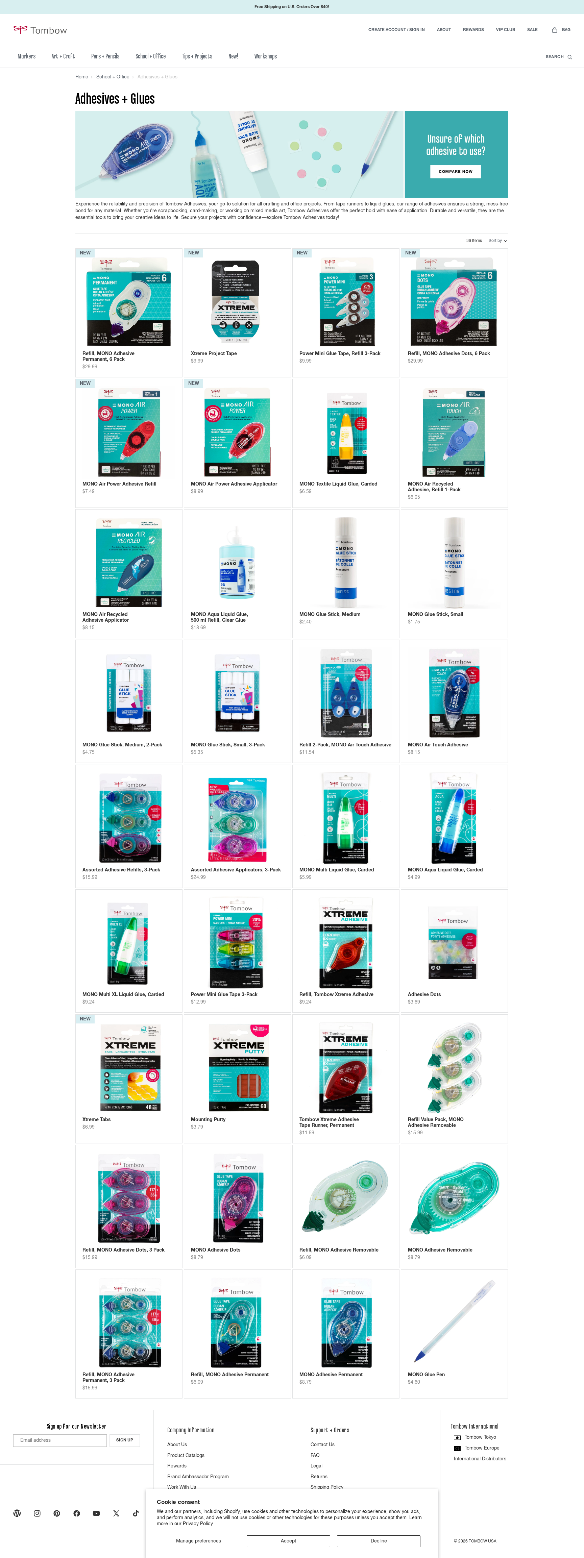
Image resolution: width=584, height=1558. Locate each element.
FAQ (315, 1455)
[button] (498, 240)
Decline (379, 1541)
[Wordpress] (17, 1513)
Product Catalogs (185, 1455)
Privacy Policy (198, 1524)
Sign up (124, 1440)
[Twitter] (116, 1513)
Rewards (177, 1466)
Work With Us (181, 1487)
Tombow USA (482, 1541)
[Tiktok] (136, 1513)
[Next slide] (165, 301)
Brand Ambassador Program (198, 1477)
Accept (288, 1541)
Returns (319, 1477)
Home (81, 77)
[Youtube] (96, 1513)
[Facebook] (77, 1513)
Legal (316, 1466)
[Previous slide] (92, 301)
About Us (177, 1444)
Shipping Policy (327, 1487)
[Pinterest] (57, 1513)
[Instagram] (37, 1513)
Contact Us (323, 1444)
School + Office (112, 77)
